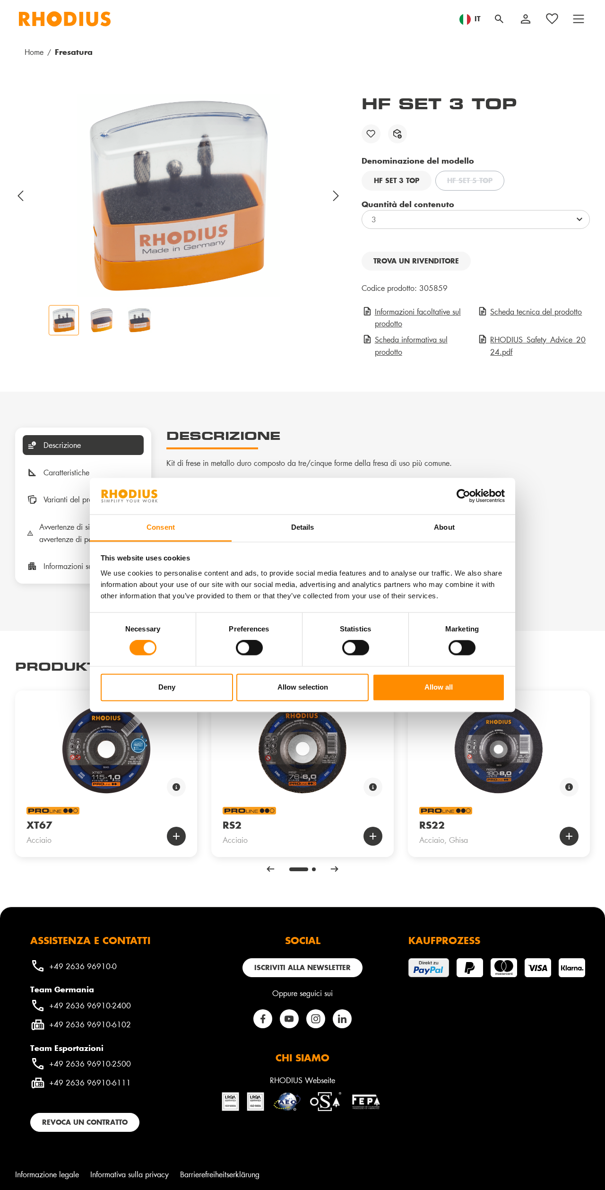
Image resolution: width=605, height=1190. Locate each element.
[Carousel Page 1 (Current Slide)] (298, 869)
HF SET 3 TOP (396, 180)
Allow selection (302, 687)
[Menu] (578, 18)
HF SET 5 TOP (475, 181)
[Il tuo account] (525, 18)
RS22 (432, 825)
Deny (166, 687)
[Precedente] (20, 195)
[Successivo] (336, 195)
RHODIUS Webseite (302, 1080)
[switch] (249, 648)
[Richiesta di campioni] (397, 133)
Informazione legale (47, 1174)
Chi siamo (302, 1057)
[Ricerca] (499, 18)
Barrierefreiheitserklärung (219, 1174)
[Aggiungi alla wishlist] (371, 133)
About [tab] (444, 527)
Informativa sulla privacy (129, 1174)
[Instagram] (315, 1018)
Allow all (438, 687)
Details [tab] (302, 527)
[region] (179, 214)
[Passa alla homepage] (65, 18)
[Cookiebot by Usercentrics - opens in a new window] (463, 496)
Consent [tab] (161, 527)
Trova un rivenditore (416, 260)
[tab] (83, 445)
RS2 (232, 825)
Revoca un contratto (85, 1122)
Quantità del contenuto (408, 204)
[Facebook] (262, 1018)
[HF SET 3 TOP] (178, 196)
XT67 (39, 825)
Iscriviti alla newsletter (302, 967)
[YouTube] (289, 1018)
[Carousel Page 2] (314, 869)
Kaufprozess (444, 940)
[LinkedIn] (342, 1018)
